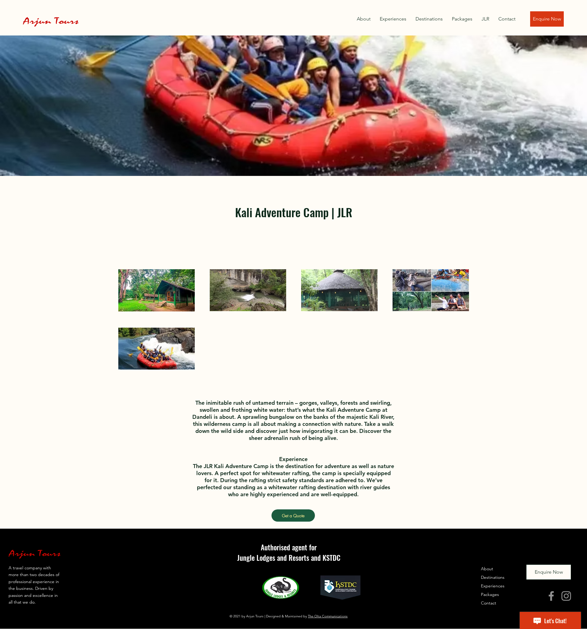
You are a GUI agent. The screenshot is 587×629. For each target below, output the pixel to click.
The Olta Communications (328, 616)
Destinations (492, 577)
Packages (490, 594)
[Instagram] (566, 596)
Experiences (492, 586)
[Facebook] (551, 596)
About (487, 568)
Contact (488, 603)
